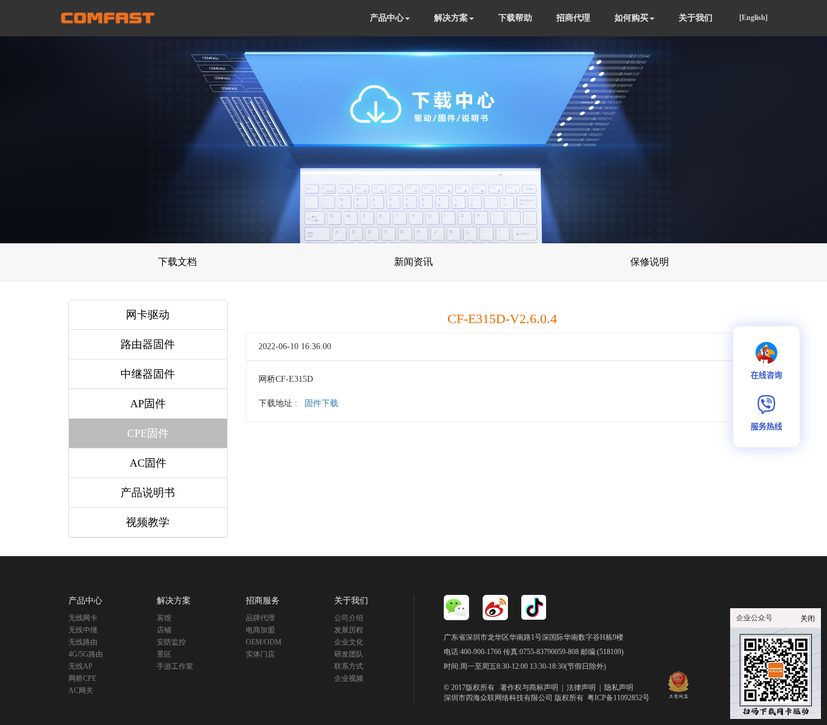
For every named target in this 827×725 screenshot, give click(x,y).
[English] (753, 17)
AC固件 (148, 463)
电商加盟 (260, 630)
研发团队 (348, 654)
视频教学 (148, 522)
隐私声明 (618, 687)
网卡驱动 (148, 315)
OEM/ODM (264, 642)
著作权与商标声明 (529, 687)
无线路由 (82, 642)
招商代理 (573, 17)
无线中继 (82, 630)
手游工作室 (175, 666)
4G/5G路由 (85, 654)
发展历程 (348, 630)
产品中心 (387, 17)
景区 (164, 654)
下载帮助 (515, 17)
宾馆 (164, 618)
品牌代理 (260, 618)
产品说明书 (147, 493)
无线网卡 (82, 618)
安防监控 (171, 642)
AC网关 (80, 690)
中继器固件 (147, 374)
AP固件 (148, 404)
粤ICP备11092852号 (618, 698)
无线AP (80, 666)
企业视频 (348, 678)
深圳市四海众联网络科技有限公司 (498, 698)
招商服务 (263, 600)
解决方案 (451, 17)
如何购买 (631, 17)
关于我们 (696, 17)
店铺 (164, 630)
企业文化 (348, 642)
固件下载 (321, 403)
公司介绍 (348, 618)
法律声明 (581, 687)
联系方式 (348, 666)
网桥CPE (82, 678)
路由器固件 (147, 344)
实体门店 (260, 654)
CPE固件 (148, 433)
